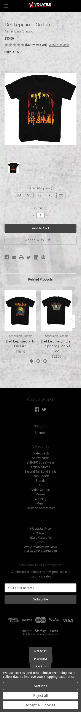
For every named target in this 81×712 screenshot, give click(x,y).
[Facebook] (7, 257)
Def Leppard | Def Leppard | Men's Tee (56, 346)
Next (71, 321)
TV (41, 485)
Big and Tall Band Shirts (41, 471)
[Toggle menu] (6, 6)
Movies (40, 494)
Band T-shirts (40, 476)
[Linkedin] (36, 257)
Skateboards (40, 453)
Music (40, 503)
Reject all (40, 695)
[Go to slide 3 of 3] (45, 361)
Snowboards (40, 458)
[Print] (21, 257)
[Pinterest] (43, 257)
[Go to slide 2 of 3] (38, 361)
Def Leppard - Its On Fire (20, 343)
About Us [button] (40, 666)
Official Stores (40, 467)
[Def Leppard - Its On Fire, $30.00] (20, 311)
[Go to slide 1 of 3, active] (31, 361)
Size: (40, 188)
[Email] (14, 257)
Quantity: (40, 208)
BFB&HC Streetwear (40, 462)
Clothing (40, 499)
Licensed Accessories (40, 508)
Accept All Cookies (40, 705)
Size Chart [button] (40, 650)
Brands (40, 480)
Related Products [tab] (40, 279)
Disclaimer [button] (40, 658)
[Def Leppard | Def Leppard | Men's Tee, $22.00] (56, 311)
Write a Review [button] (59, 45)
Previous (5, 321)
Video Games (41, 489)
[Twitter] (29, 257)
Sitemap (40, 433)
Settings (40, 686)
